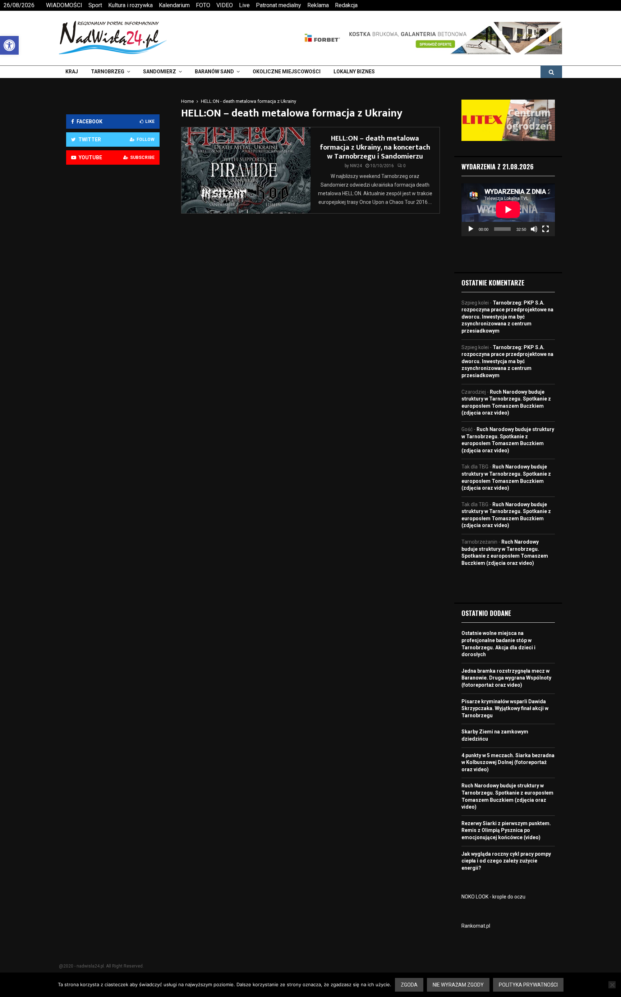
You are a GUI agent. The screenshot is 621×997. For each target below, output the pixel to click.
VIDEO (224, 5)
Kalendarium (174, 5)
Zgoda (409, 985)
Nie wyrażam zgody (458, 985)
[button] (9, 45)
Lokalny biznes (354, 71)
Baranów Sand (214, 71)
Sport (95, 5)
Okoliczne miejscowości (287, 71)
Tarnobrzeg (107, 71)
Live (244, 5)
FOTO (203, 5)
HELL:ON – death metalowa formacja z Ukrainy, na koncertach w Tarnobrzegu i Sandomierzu (375, 147)
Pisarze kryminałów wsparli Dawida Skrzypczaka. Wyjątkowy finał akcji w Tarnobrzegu (504, 708)
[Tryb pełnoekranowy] (545, 229)
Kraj (71, 71)
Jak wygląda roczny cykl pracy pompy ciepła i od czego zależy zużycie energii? (506, 861)
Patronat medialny (278, 5)
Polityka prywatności (528, 985)
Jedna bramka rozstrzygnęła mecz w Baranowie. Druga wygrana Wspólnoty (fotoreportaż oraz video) (506, 678)
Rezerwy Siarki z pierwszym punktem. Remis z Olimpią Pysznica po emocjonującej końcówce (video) (506, 830)
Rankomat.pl (475, 926)
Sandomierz (159, 71)
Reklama (318, 5)
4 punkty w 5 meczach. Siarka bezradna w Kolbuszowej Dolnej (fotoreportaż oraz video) (508, 762)
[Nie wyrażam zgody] (612, 984)
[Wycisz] (534, 229)
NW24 (356, 165)
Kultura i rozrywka (130, 5)
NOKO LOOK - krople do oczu (493, 897)
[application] (508, 209)
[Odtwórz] (470, 229)
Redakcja (346, 5)
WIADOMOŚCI (64, 5)
